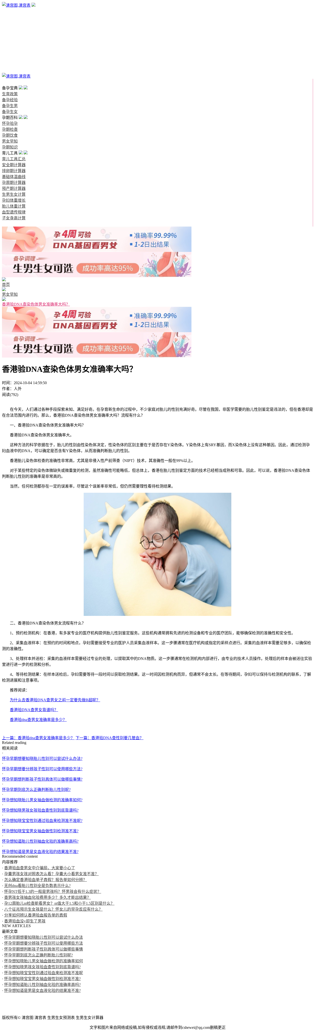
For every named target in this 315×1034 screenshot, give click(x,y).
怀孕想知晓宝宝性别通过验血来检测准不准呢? (42, 821)
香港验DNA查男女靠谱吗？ (34, 710)
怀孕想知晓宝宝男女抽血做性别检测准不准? (40, 831)
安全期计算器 (14, 165)
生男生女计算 (14, 194)
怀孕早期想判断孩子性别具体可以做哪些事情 (43, 949)
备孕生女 (10, 29)
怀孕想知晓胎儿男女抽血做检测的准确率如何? (42, 800)
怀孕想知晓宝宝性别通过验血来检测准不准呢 (43, 973)
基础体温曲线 (14, 177)
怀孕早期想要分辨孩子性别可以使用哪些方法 (43, 943)
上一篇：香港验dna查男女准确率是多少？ (38, 738)
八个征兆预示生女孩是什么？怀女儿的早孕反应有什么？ (53, 909)
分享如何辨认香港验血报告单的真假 (35, 915)
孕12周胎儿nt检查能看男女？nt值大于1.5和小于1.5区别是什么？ (59, 903)
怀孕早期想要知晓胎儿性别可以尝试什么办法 (43, 937)
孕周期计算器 (14, 183)
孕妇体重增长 (14, 200)
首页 (6, 82)
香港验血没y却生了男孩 (25, 921)
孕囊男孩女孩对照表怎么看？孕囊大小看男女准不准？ (51, 874)
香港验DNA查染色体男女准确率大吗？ (36, 304)
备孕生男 (10, 23)
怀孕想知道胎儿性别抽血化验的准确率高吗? (40, 841)
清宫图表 (10, 70)
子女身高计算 (14, 218)
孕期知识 (10, 58)
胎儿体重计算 (14, 206)
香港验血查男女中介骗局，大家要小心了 (39, 868)
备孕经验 (10, 17)
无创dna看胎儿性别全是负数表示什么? (37, 886)
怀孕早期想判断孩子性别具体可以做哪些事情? (42, 779)
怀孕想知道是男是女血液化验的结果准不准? (40, 852)
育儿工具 (10, 64)
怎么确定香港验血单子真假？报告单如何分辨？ (45, 880)
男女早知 (10, 52)
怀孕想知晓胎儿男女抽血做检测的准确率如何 (43, 961)
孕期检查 (10, 41)
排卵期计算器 (14, 171)
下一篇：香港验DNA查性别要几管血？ (109, 738)
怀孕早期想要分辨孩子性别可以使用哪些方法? (42, 769)
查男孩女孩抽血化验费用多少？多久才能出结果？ (47, 897)
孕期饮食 (10, 47)
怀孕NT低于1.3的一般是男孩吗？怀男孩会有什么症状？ (52, 891)
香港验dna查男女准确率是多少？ (38, 720)
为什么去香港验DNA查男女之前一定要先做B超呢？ (55, 700)
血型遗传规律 (14, 212)
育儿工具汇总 (14, 159)
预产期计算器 (14, 188)
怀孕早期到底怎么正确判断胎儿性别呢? (36, 790)
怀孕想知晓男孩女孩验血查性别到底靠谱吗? (40, 810)
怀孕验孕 (10, 35)
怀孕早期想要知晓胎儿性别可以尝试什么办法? (42, 758)
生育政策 (10, 11)
